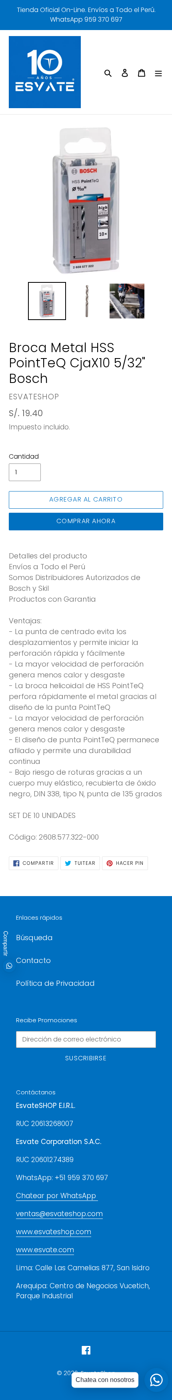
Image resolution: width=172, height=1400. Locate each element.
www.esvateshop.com (53, 1232)
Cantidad (24, 456)
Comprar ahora (86, 521)
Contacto (33, 960)
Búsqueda (34, 938)
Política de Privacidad (55, 983)
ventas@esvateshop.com (59, 1214)
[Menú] (158, 72)
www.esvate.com (45, 1250)
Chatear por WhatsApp (57, 1196)
